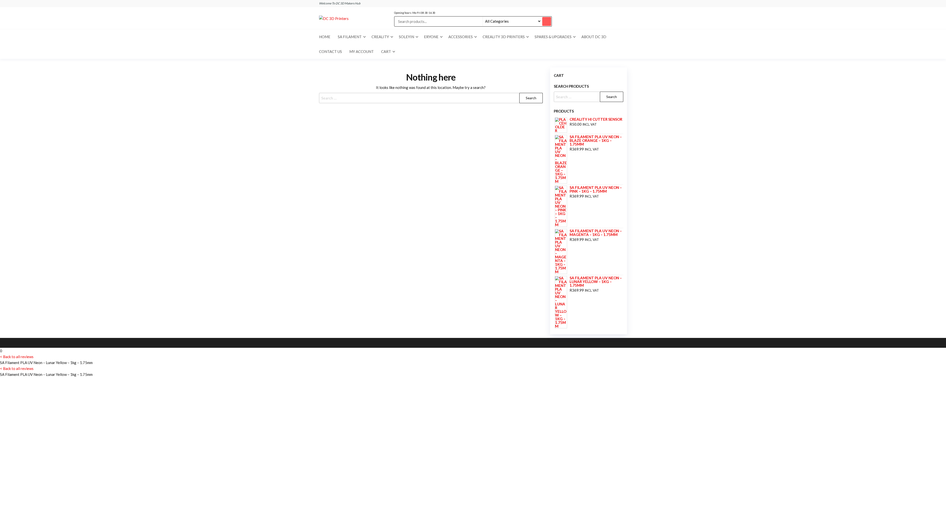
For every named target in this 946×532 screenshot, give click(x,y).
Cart (386, 51)
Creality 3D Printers (504, 36)
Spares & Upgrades (553, 36)
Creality (380, 36)
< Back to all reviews (17, 356)
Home (324, 36)
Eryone (431, 36)
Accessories (460, 36)
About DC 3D (593, 36)
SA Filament (350, 36)
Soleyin (406, 36)
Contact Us (330, 51)
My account (361, 51)
